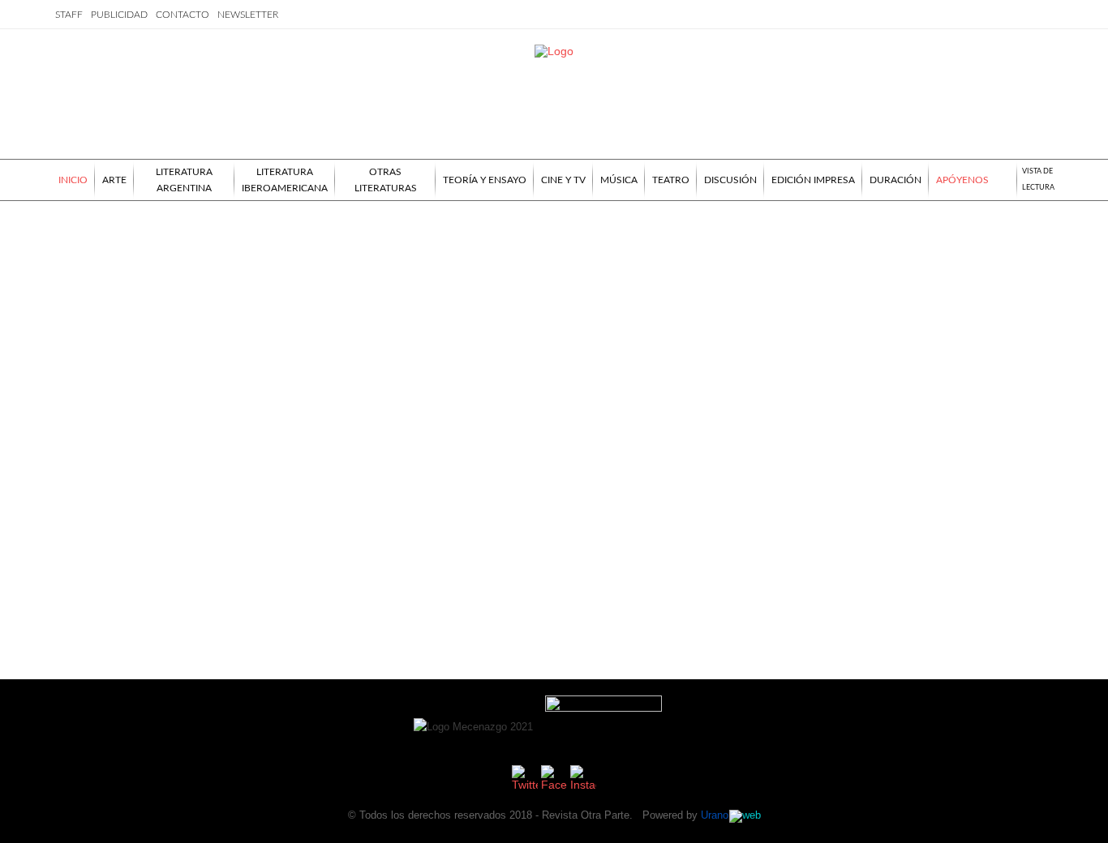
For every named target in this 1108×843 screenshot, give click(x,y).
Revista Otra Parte (585, 815)
